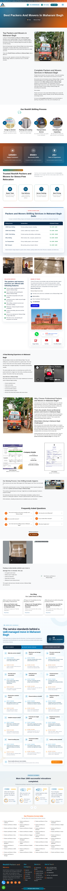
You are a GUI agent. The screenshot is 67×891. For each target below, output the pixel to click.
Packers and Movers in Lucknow (24, 849)
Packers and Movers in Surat (57, 831)
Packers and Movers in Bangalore (9, 842)
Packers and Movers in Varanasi (40, 835)
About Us (27, 870)
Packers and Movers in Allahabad (56, 842)
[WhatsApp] (3, 887)
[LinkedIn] (8, 882)
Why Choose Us (28, 872)
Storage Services (39, 877)
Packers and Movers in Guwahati (56, 839)
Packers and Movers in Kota (10, 838)
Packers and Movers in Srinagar (9, 855)
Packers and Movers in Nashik (26, 845)
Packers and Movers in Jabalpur (9, 846)
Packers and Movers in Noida (10, 831)
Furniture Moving (39, 871)
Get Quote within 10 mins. (33, 888)
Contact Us (34, 534)
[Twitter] (11, 882)
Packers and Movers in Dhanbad (40, 829)
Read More (6, 612)
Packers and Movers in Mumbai (56, 829)
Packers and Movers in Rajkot (57, 824)
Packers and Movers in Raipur (57, 848)
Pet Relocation (39, 875)
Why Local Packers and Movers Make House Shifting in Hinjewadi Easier (12, 606)
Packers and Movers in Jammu (57, 852)
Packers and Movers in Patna (10, 852)
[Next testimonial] (35, 807)
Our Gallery (27, 874)
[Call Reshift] (37, 334)
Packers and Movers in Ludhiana (9, 822)
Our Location (28, 878)
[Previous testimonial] (31, 807)
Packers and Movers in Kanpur (26, 828)
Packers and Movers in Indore (41, 841)
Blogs (26, 880)
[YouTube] (19, 882)
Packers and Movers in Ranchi (41, 852)
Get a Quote (54, 4)
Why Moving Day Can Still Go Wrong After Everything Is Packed (54, 606)
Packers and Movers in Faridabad (40, 832)
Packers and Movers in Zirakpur (24, 822)
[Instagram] (15, 882)
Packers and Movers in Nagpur (26, 835)
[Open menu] (62, 5)
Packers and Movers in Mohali (10, 824)
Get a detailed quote (56, 761)
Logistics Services (39, 873)
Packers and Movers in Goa (10, 835)
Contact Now (35, 305)
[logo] (5, 4)
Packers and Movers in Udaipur (24, 842)
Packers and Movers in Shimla (26, 852)
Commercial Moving (37, 868)
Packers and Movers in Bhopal (10, 828)
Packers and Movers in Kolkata (26, 831)
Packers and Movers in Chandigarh (24, 839)
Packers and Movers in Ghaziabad (56, 822)
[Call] (3, 882)
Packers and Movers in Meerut (41, 845)
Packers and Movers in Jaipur (41, 838)
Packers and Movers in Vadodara (40, 849)
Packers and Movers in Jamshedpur (56, 835)
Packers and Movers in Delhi (10, 848)
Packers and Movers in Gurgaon (56, 846)
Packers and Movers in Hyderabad (24, 825)
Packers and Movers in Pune (41, 821)
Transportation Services (38, 880)
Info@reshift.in (36, 296)
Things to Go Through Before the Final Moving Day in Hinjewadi (33, 606)
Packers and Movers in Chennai (40, 825)
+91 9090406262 (36, 301)
